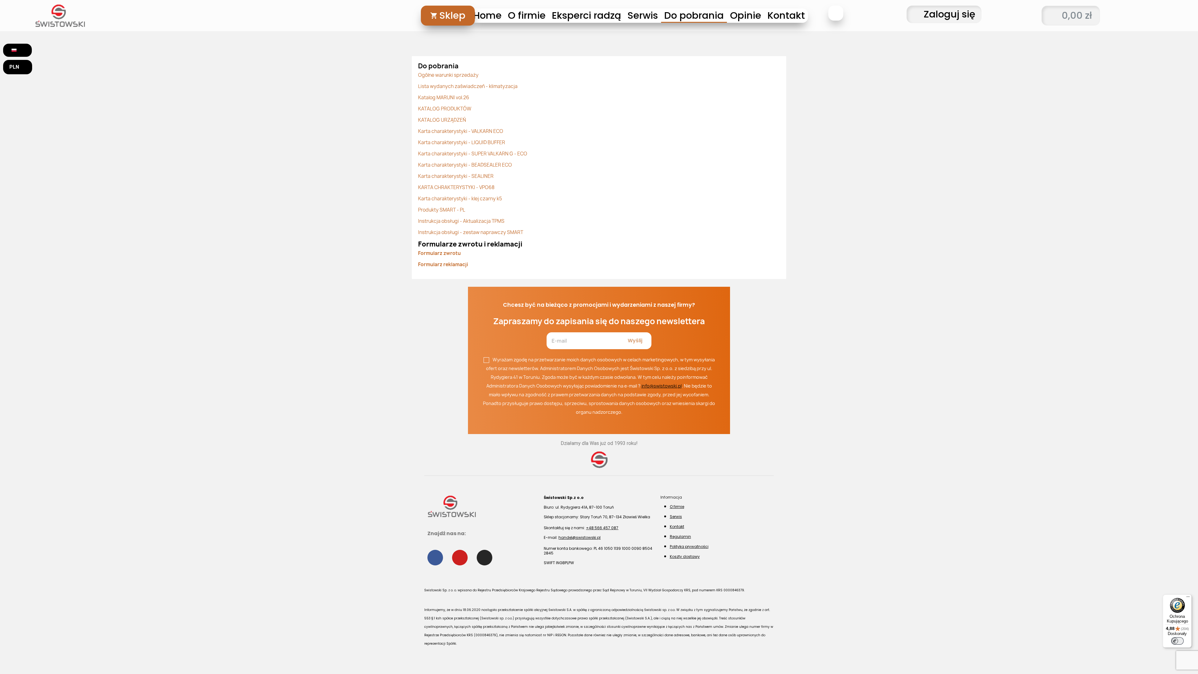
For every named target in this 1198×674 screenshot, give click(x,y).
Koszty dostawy (685, 556)
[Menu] (1188, 598)
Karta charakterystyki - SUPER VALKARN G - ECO (472, 153)
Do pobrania (694, 15)
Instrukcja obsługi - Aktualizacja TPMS (461, 221)
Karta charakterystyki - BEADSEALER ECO (465, 165)
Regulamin (680, 536)
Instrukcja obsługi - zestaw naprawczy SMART (470, 232)
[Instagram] (484, 557)
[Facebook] (435, 557)
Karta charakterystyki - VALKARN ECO (460, 131)
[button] (836, 13)
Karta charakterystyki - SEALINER (456, 176)
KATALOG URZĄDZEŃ (442, 120)
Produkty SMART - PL (441, 210)
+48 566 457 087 (602, 527)
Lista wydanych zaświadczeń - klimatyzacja (468, 86)
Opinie (745, 15)
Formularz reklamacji (443, 264)
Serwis (642, 15)
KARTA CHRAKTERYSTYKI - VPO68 (456, 187)
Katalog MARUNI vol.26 (443, 97)
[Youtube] (460, 557)
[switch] (1177, 641)
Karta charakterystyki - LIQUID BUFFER (461, 142)
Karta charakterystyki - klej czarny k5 (460, 198)
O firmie (527, 15)
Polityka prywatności (689, 546)
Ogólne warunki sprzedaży (448, 75)
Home (487, 15)
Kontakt (786, 15)
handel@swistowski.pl (579, 537)
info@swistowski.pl (661, 386)
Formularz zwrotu (439, 253)
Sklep (452, 15)
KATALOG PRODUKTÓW (444, 108)
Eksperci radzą (586, 15)
